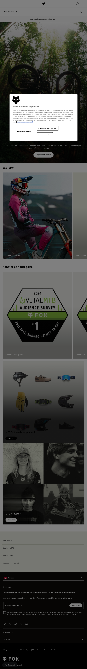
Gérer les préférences (24, 131)
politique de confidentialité (25, 122)
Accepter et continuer (44, 135)
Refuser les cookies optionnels (47, 128)
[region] (43, 117)
